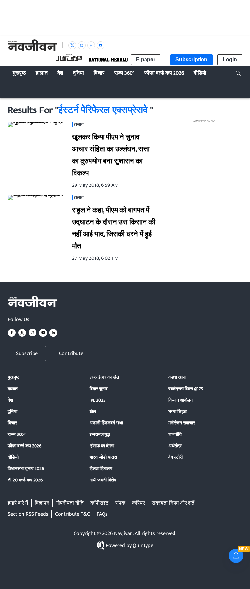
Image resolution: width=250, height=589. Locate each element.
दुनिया (12, 411)
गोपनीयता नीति (70, 503)
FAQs (102, 514)
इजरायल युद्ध (100, 434)
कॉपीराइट (99, 503)
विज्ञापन (42, 503)
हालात (13, 388)
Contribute (71, 353)
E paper (145, 59)
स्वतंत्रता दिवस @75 (185, 388)
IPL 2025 (97, 400)
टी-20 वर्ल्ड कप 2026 (25, 480)
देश (10, 400)
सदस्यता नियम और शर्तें (173, 503)
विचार (12, 423)
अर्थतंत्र (175, 445)
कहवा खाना (177, 377)
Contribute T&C (72, 514)
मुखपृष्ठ (13, 377)
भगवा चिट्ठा (177, 411)
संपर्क (120, 503)
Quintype (143, 545)
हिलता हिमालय (101, 468)
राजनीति (175, 434)
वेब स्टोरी (175, 457)
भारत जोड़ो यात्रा (103, 457)
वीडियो (13, 457)
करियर (138, 503)
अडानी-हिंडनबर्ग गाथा (106, 423)
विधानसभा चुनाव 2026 (26, 468)
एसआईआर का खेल (104, 377)
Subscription (191, 59)
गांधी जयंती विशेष (103, 480)
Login (230, 59)
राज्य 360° (16, 434)
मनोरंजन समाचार (181, 423)
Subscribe (27, 353)
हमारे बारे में (18, 503)
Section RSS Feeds (28, 514)
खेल (93, 411)
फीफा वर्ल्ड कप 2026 (24, 445)
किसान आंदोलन (180, 400)
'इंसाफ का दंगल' (102, 445)
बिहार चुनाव (99, 388)
